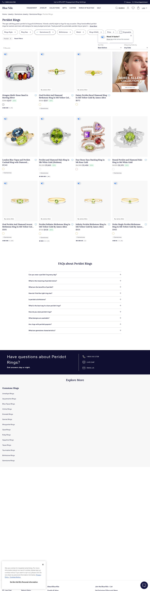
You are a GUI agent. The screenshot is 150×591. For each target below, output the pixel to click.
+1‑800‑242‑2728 (9, 2)
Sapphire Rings (8, 440)
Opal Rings (6, 430)
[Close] (42, 564)
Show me (110, 39)
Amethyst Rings (8, 394)
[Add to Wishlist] (36, 95)
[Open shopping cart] (138, 8)
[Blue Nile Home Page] (7, 8)
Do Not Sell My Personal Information (24, 582)
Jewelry (43, 8)
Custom (72, 8)
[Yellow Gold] (40, 104)
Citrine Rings (7, 409)
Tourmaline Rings (8, 450)
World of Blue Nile (86, 8)
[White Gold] (40, 169)
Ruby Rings (6, 435)
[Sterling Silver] (3, 104)
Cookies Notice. (15, 577)
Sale (99, 8)
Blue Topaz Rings (8, 404)
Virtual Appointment (141, 2)
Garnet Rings (7, 419)
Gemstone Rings (35, 14)
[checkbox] (121, 32)
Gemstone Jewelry (21, 14)
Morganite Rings (8, 424)
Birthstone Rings (8, 455)
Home (4, 14)
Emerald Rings (7, 414)
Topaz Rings (6, 445)
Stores (128, 2)
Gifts (64, 8)
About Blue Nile (53, 587)
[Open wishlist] (133, 8)
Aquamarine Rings (9, 399)
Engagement (32, 8)
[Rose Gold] (76, 169)
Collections (54, 8)
